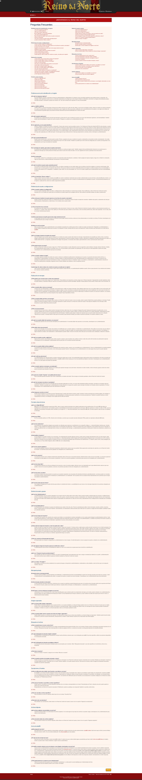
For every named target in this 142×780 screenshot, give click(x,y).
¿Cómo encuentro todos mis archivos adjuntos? (84, 74)
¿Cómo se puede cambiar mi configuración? (43, 44)
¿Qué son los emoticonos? (39, 80)
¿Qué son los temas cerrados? (40, 87)
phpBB (35, 229)
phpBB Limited (87, 730)
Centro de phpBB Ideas (98, 739)
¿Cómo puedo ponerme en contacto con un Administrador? (87, 83)
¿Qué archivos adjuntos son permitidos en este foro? (85, 72)
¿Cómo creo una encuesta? (40, 62)
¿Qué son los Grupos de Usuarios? (82, 32)
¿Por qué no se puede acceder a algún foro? (43, 66)
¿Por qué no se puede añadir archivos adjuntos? (44, 67)
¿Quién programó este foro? (80, 78)
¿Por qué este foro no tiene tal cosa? (82, 79)
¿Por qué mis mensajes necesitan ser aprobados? (44, 72)
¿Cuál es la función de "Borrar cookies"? (42, 39)
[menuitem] (47, 11)
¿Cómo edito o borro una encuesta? (41, 65)
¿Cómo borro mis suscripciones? (81, 68)
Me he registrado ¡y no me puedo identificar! (43, 33)
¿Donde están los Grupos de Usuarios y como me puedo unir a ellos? (89, 33)
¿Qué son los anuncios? (39, 84)
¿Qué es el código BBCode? (40, 78)
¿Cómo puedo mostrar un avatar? (41, 51)
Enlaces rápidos (31, 11)
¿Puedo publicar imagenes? (40, 81)
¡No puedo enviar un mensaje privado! (82, 42)
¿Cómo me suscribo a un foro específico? (83, 67)
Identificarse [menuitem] (109, 11)
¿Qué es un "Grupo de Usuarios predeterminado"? (85, 37)
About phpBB (64, 731)
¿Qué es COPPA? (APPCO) (40, 30)
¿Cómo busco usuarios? (80, 59)
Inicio (33, 15)
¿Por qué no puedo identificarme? (41, 34)
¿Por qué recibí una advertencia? (41, 68)
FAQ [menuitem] (43, 11)
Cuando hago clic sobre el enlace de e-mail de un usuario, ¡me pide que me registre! (51, 54)
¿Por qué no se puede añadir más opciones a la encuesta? (46, 63)
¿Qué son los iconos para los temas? (41, 88)
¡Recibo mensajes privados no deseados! (83, 44)
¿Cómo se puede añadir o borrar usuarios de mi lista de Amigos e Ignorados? (90, 51)
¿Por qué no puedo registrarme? (40, 32)
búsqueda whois (67, 749)
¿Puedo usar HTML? (38, 79)
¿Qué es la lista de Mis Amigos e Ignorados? (84, 49)
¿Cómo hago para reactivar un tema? (41, 73)
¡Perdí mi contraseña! (38, 37)
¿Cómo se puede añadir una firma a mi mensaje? (44, 61)
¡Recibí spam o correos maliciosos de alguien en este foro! (87, 45)
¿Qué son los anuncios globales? (41, 83)
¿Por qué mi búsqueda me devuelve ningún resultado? (86, 56)
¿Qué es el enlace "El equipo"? (81, 38)
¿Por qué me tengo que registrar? (41, 29)
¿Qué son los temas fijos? (39, 85)
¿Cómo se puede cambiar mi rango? (41, 53)
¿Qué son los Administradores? (81, 29)
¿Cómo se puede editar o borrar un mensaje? (43, 59)
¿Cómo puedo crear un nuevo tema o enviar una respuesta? (46, 58)
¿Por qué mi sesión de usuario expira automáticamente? (45, 38)
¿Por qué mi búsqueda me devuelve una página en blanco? (87, 57)
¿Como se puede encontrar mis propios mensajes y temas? (87, 60)
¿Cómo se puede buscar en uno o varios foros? (84, 55)
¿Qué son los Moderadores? (81, 30)
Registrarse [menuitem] (102, 11)
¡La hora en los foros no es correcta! (41, 46)
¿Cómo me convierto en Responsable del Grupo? (85, 34)
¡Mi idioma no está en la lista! (40, 49)
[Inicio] (43, 4)
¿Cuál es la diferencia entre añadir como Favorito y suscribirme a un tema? (90, 64)
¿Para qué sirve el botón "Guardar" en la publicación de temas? (47, 71)
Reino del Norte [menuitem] (37, 11)
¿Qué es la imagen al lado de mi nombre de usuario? (44, 50)
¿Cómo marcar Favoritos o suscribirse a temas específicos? (87, 66)
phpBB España (76, 777)
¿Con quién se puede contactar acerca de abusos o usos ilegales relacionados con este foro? (92, 82)
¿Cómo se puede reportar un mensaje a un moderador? (45, 70)
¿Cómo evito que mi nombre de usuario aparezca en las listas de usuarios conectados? (51, 45)
